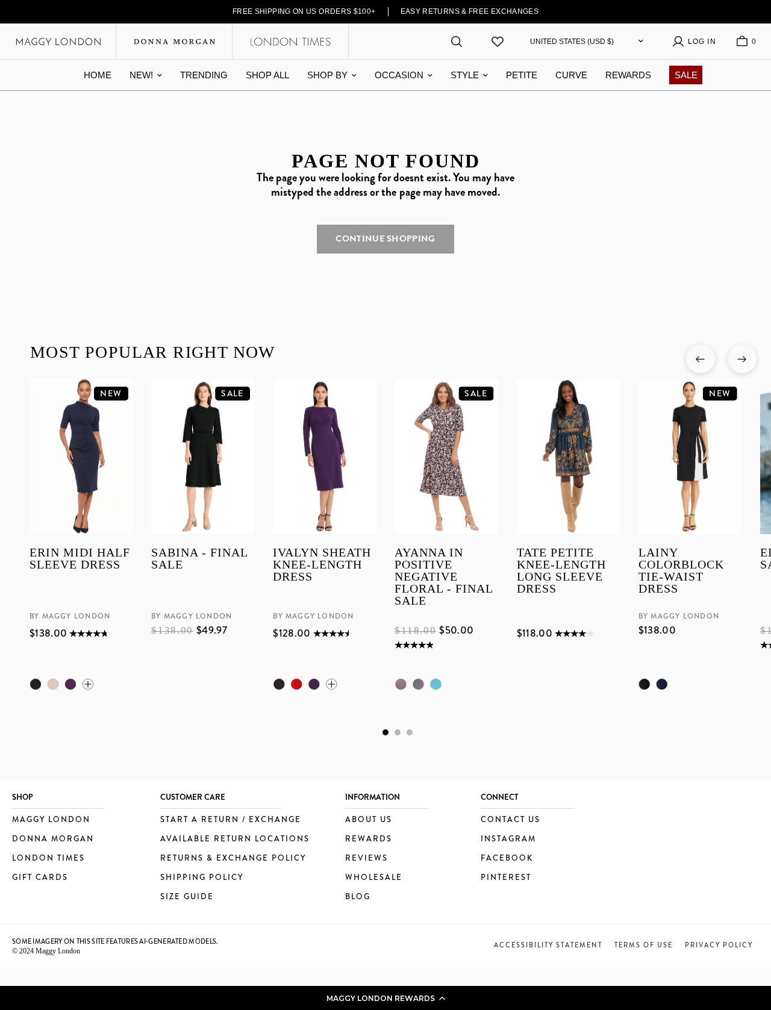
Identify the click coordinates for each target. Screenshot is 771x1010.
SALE (686, 75)
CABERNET (296, 684)
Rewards (368, 839)
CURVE (571, 75)
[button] (385, 998)
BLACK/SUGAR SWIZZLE (418, 684)
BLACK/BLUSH (401, 684)
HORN (53, 684)
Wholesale (373, 878)
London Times (48, 858)
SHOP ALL (267, 75)
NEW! (141, 75)
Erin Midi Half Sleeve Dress (80, 559)
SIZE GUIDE (187, 897)
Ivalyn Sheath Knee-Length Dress (322, 565)
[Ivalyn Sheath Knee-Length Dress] (324, 456)
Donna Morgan (53, 839)
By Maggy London (70, 616)
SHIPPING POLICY (201, 878)
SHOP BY (327, 75)
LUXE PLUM (70, 684)
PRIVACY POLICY (719, 945)
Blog (357, 897)
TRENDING (204, 75)
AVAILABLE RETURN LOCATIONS (235, 839)
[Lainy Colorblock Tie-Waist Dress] (689, 456)
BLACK (36, 684)
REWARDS (628, 75)
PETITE (521, 75)
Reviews (366, 858)
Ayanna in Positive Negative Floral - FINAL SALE (444, 577)
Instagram (508, 839)
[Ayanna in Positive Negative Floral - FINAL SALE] (446, 456)
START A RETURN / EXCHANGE (230, 820)
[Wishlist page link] (498, 42)
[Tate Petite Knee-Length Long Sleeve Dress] (568, 456)
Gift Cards (40, 878)
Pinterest (506, 878)
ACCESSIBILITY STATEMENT (548, 945)
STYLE (465, 75)
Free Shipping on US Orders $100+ (304, 11)
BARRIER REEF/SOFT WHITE (435, 684)
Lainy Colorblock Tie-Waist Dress (680, 571)
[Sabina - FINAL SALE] (203, 456)
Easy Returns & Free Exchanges (470, 11)
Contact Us (510, 820)
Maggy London (51, 820)
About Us (368, 820)
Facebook (507, 858)
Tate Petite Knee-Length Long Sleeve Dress (560, 571)
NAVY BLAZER (661, 684)
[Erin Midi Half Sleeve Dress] (81, 456)
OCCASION (399, 75)
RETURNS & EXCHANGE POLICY (233, 858)
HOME (97, 75)
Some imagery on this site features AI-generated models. (115, 941)
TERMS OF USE (643, 945)
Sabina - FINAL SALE (199, 559)
